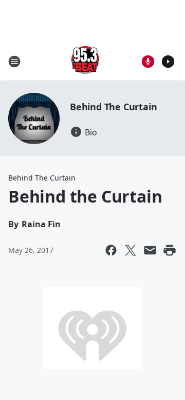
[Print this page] (169, 250)
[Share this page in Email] (150, 250)
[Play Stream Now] (168, 61)
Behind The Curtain (113, 107)
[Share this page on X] (130, 250)
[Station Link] (85, 61)
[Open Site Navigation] (14, 61)
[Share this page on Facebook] (111, 250)
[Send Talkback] (148, 61)
